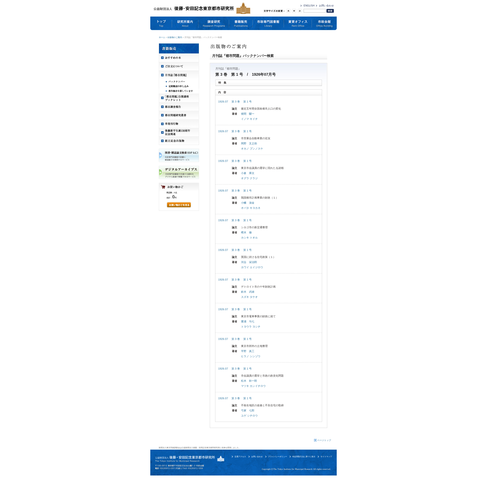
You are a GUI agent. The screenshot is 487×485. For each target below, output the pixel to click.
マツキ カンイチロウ (253, 385)
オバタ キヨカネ (250, 207)
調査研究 (213, 23)
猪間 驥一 (247, 113)
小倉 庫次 (247, 173)
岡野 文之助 (249, 143)
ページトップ (324, 440)
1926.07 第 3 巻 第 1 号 (235, 101)
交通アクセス (240, 457)
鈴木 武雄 (247, 291)
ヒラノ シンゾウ (250, 356)
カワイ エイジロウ (252, 267)
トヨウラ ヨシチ (250, 326)
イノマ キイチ (249, 118)
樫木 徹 (246, 232)
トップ (161, 23)
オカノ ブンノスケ (252, 148)
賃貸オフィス (298, 23)
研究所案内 (185, 23)
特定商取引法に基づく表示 (303, 457)
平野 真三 (247, 351)
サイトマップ (326, 457)
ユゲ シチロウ (249, 415)
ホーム (162, 37)
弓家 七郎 (247, 410)
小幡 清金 (247, 202)
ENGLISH (309, 5)
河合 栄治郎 (249, 262)
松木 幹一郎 (249, 380)
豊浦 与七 (247, 321)
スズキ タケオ (249, 296)
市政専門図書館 (268, 23)
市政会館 (324, 23)
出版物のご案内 (174, 37)
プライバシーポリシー (277, 457)
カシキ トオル (249, 237)
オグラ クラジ (249, 178)
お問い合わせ (326, 5)
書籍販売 (241, 23)
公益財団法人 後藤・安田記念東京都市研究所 (201, 8)
